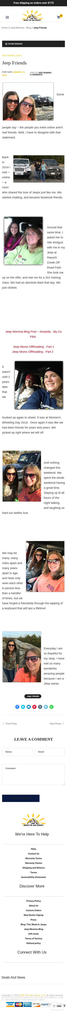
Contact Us (33, 853)
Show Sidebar (15, 44)
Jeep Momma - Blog (20, 27)
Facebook (13, 967)
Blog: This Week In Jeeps (34, 924)
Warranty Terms (33, 858)
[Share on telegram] (46, 707)
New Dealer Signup (33, 915)
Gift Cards (33, 934)
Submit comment (21, 798)
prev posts (11, 723)
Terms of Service (33, 938)
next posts (55, 723)
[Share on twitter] (23, 707)
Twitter (6, 967)
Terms (33, 872)
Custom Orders (33, 910)
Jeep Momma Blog (33, 929)
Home (5, 27)
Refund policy (34, 943)
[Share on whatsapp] (51, 707)
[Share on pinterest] (34, 707)
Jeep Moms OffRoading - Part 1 (33, 346)
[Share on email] (29, 707)
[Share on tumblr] (40, 707)
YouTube (20, 967)
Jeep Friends (14, 62)
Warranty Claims (33, 863)
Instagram (27, 967)
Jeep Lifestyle (33, 696)
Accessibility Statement (33, 877)
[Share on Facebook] (17, 707)
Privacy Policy (33, 901)
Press (33, 919)
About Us (33, 905)
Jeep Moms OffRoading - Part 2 (32, 351)
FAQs (33, 849)
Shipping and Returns (33, 867)
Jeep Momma (44, 73)
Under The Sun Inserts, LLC (32, 995)
